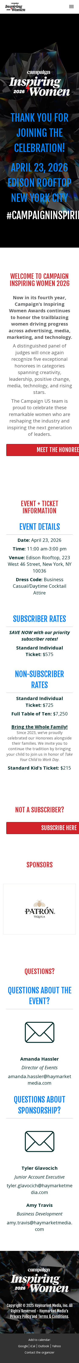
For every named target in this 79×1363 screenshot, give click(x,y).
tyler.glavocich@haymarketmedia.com (39, 1188)
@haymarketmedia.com (49, 1079)
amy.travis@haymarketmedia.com (39, 1225)
